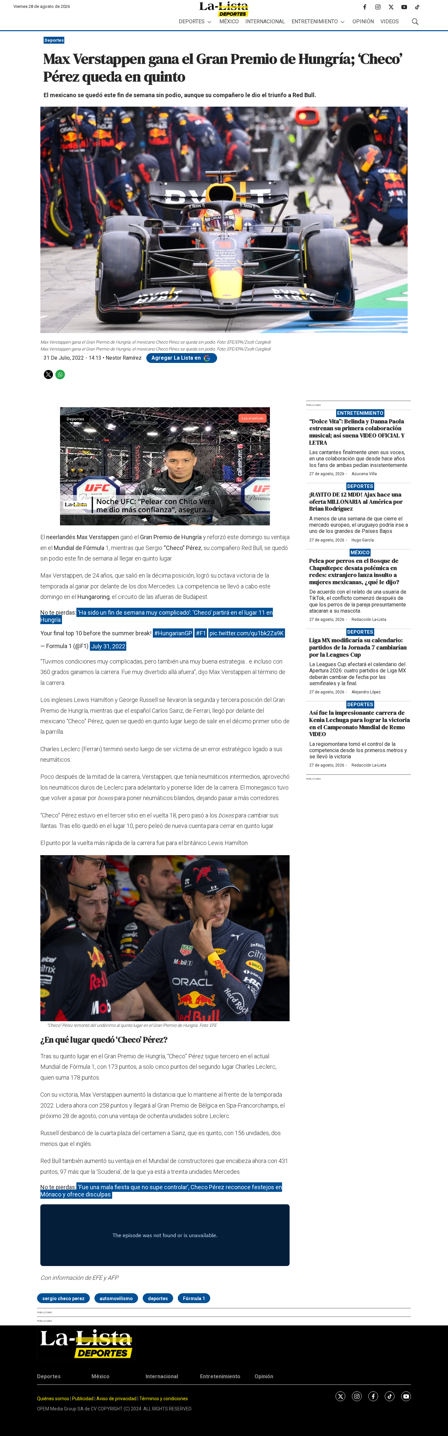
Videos (389, 21)
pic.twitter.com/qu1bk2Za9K (247, 633)
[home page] (224, 9)
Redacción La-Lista (369, 619)
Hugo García (363, 540)
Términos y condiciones (163, 1398)
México (229, 21)
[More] (209, 22)
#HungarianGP (173, 633)
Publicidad (83, 1398)
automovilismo (116, 1298)
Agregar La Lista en (177, 358)
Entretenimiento (315, 21)
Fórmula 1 (194, 1298)
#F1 (201, 633)
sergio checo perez (63, 1298)
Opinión (363, 21)
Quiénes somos (53, 1398)
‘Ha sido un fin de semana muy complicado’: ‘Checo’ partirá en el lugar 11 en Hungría (156, 616)
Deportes (192, 21)
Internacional (265, 21)
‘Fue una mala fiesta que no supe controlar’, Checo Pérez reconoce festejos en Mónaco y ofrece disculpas (161, 1191)
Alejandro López (366, 692)
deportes (158, 1298)
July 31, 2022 (108, 646)
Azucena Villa (364, 474)
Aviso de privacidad (116, 1398)
